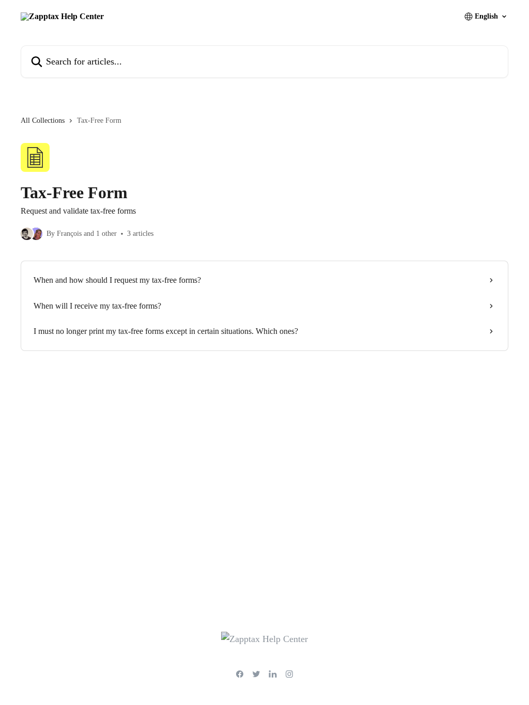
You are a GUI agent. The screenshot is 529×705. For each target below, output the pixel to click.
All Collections (43, 120)
